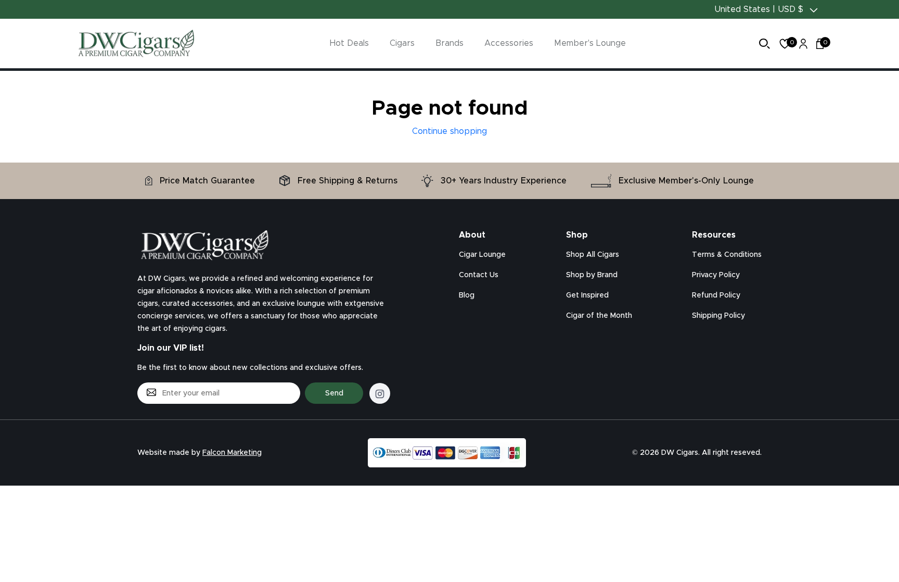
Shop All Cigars (592, 254)
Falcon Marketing (232, 452)
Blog (466, 295)
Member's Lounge (590, 43)
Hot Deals (349, 43)
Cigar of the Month (599, 315)
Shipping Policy (718, 315)
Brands (449, 43)
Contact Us (478, 275)
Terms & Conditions (727, 254)
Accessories (508, 43)
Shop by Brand (592, 275)
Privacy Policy (716, 275)
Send (334, 393)
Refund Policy (716, 295)
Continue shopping (449, 131)
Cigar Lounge (482, 254)
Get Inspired (587, 295)
